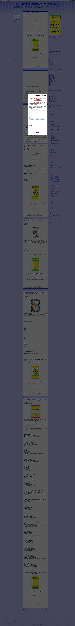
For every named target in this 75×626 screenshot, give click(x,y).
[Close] (46, 94)
